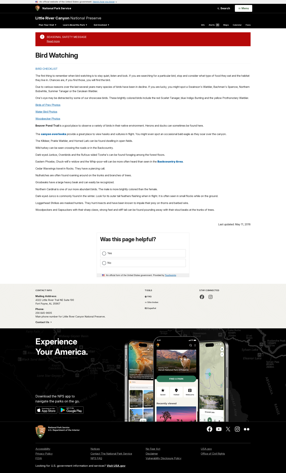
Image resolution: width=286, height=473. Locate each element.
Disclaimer (152, 453)
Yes (109, 253)
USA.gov (206, 448)
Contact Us (42, 322)
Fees (248, 25)
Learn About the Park (74, 25)
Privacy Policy (44, 453)
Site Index (152, 302)
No (109, 262)
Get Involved (100, 25)
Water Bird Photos (46, 111)
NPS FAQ (96, 458)
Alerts (213, 25)
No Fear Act (153, 448)
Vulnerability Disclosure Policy (163, 458)
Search (225, 8)
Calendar (237, 25)
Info (203, 25)
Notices (95, 448)
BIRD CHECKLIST (46, 68)
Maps (226, 25)
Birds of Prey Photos (47, 105)
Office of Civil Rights (213, 453)
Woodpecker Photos (47, 118)
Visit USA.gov (116, 465)
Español (151, 308)
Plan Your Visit (46, 25)
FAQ (149, 296)
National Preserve (68, 18)
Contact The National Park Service (111, 453)
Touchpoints (170, 275)
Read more (53, 41)
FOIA (38, 458)
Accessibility (42, 448)
